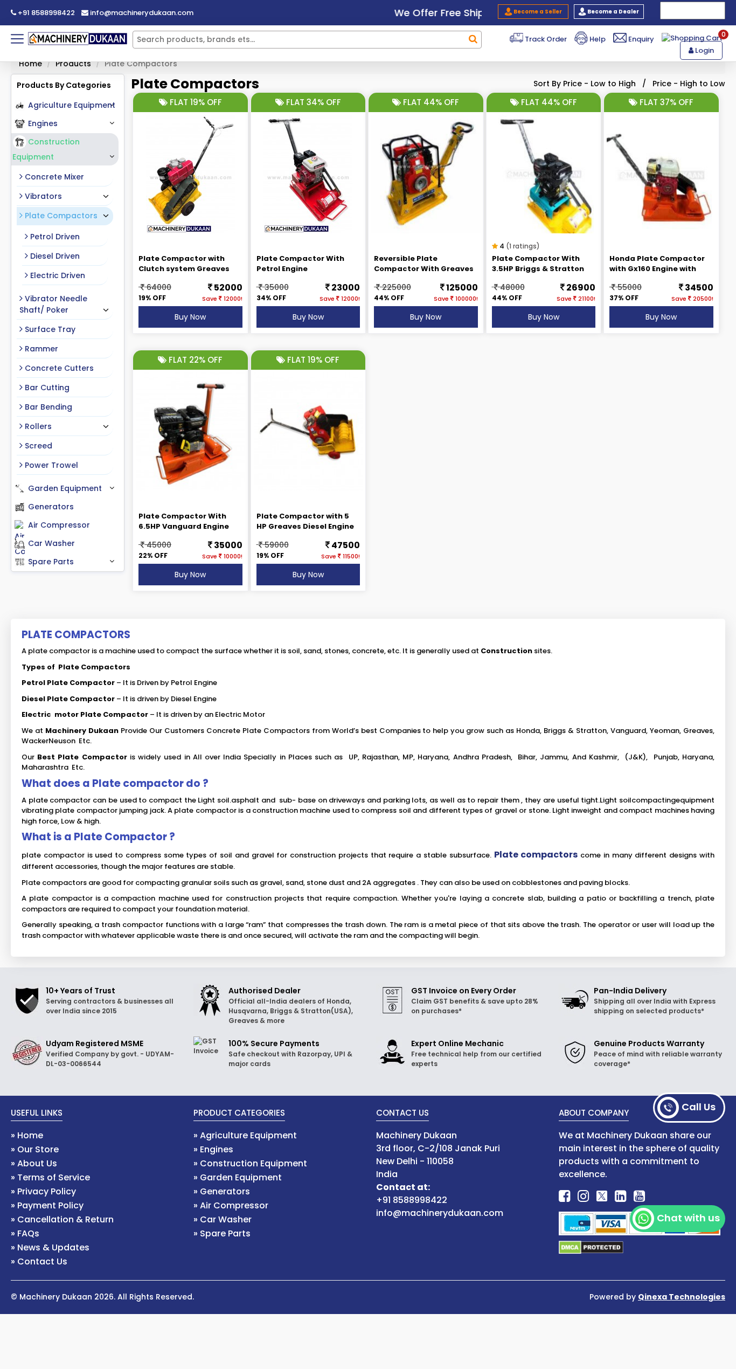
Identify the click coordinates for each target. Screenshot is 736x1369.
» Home (27, 1135)
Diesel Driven (54, 256)
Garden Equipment (65, 488)
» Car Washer (222, 1219)
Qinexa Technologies (681, 1296)
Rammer (40, 348)
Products (73, 63)
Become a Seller (537, 12)
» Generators (221, 1191)
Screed (37, 445)
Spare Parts (51, 561)
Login (703, 50)
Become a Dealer (612, 12)
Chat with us (688, 1218)
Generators (51, 506)
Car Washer (51, 543)
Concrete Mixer (53, 176)
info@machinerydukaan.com (140, 13)
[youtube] (639, 1196)
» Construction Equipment (250, 1163)
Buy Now (190, 317)
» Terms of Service (50, 1177)
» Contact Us (39, 1261)
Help (597, 39)
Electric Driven (56, 275)
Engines (43, 123)
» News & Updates (50, 1247)
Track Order (545, 39)
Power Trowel (50, 465)
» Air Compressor (230, 1205)
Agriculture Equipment (71, 105)
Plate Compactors (60, 215)
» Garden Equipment (237, 1177)
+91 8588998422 (45, 13)
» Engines (213, 1149)
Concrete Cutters (58, 368)
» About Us (34, 1163)
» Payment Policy (47, 1205)
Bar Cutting (46, 387)
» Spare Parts (222, 1233)
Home (30, 63)
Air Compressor (59, 525)
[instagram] (583, 1196)
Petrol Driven (54, 236)
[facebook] (564, 1196)
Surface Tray (49, 329)
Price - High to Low (688, 83)
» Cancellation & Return (62, 1219)
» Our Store (35, 1149)
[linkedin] (620, 1196)
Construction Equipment (46, 149)
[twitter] (601, 1196)
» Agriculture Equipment (245, 1135)
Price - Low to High (599, 83)
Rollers (37, 426)
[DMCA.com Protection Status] (591, 1247)
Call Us (699, 1107)
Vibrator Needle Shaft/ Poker (53, 304)
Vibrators (42, 196)
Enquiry (640, 39)
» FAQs (25, 1233)
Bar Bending (47, 407)
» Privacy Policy (43, 1191)
